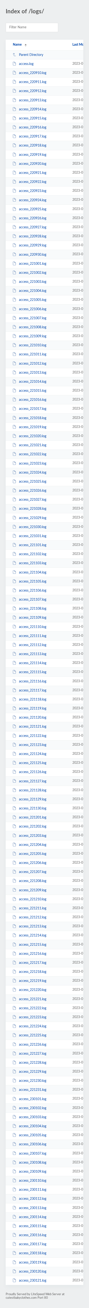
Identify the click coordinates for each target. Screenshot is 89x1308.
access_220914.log (32, 109)
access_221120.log (32, 717)
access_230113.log (32, 1208)
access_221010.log (32, 345)
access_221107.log (32, 599)
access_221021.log (32, 445)
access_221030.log (32, 527)
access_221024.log (32, 472)
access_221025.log (32, 481)
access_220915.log (32, 118)
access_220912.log (32, 91)
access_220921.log (32, 173)
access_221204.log (32, 845)
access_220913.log (32, 100)
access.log (26, 64)
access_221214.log (32, 935)
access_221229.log (32, 1071)
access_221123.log (32, 745)
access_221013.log (32, 372)
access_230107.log (32, 1153)
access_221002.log (32, 272)
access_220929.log (32, 245)
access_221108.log (32, 608)
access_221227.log (32, 1053)
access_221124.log (32, 754)
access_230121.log (32, 1280)
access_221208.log (32, 881)
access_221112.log (32, 645)
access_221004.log (32, 291)
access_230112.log (32, 1198)
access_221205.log (32, 854)
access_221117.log (32, 690)
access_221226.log (32, 1044)
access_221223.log (32, 1017)
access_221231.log (32, 1090)
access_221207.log (32, 872)
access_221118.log (32, 699)
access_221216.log (32, 953)
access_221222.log (32, 1008)
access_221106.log (32, 590)
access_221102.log (32, 554)
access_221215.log (32, 944)
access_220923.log (32, 191)
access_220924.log (32, 200)
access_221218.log (32, 972)
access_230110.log (32, 1180)
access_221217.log (32, 963)
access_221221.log (32, 999)
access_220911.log (32, 82)
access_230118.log (32, 1253)
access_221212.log (32, 917)
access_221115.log (32, 672)
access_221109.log (32, 617)
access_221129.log (32, 799)
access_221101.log (32, 545)
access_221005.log (32, 300)
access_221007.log (32, 318)
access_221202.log (32, 826)
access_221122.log (32, 736)
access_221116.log (32, 681)
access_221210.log (32, 899)
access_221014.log (32, 381)
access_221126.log (32, 772)
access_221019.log (32, 427)
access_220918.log (32, 145)
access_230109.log (32, 1171)
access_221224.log (32, 1026)
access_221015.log (32, 390)
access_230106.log (32, 1144)
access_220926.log (32, 218)
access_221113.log (32, 654)
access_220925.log (32, 209)
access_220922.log (32, 182)
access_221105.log (32, 581)
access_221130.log (32, 808)
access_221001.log (32, 263)
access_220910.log (32, 73)
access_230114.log (32, 1217)
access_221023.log (32, 463)
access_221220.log (32, 990)
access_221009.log (32, 336)
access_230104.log (32, 1126)
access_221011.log (32, 354)
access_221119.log (32, 708)
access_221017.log (32, 409)
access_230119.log (32, 1262)
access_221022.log (32, 454)
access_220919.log (32, 155)
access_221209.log (32, 890)
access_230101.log (32, 1099)
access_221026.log (32, 490)
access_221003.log (32, 282)
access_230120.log (32, 1271)
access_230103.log (32, 1117)
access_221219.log (32, 981)
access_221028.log (32, 508)
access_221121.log (32, 726)
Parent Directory (31, 55)
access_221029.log (32, 517)
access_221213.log (32, 926)
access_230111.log (32, 1189)
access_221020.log (32, 436)
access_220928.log (32, 236)
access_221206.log (32, 863)
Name (17, 44)
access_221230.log (32, 1081)
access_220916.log (32, 127)
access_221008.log (32, 327)
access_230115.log (32, 1226)
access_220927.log (32, 227)
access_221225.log (32, 1035)
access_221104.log (32, 572)
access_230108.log (32, 1162)
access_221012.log (32, 363)
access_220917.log (32, 136)
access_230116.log (32, 1235)
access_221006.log (32, 309)
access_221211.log (32, 908)
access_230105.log (32, 1135)
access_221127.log (32, 781)
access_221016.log (32, 400)
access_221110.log (32, 626)
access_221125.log (32, 763)
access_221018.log (32, 418)
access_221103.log (32, 563)
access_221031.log (32, 536)
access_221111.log (32, 636)
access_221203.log (32, 835)
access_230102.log (32, 1108)
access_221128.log (32, 790)
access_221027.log (32, 499)
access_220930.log (32, 254)
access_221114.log (32, 663)
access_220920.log (32, 164)
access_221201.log (32, 817)
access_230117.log (32, 1244)
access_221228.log (32, 1062)
